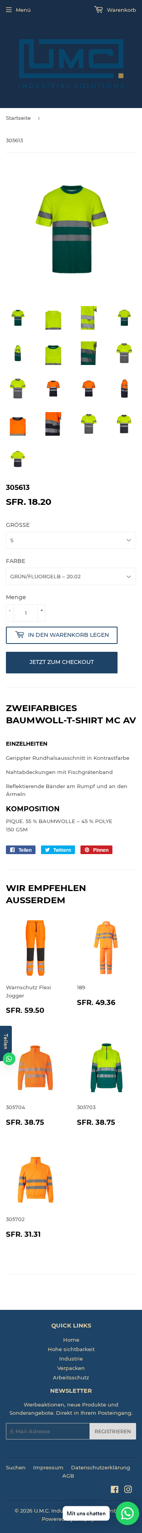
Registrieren (113, 1431)
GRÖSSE (18, 524)
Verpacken (71, 1368)
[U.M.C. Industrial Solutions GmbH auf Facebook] (114, 1490)
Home (71, 1340)
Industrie (71, 1358)
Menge (16, 597)
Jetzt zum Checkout (62, 662)
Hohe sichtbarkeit (71, 1349)
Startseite (18, 118)
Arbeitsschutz (71, 1377)
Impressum (48, 1467)
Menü (23, 10)
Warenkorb (120, 10)
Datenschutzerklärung (100, 1467)
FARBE (15, 561)
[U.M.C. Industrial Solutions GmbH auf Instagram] (128, 1490)
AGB (68, 1475)
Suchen (16, 1467)
